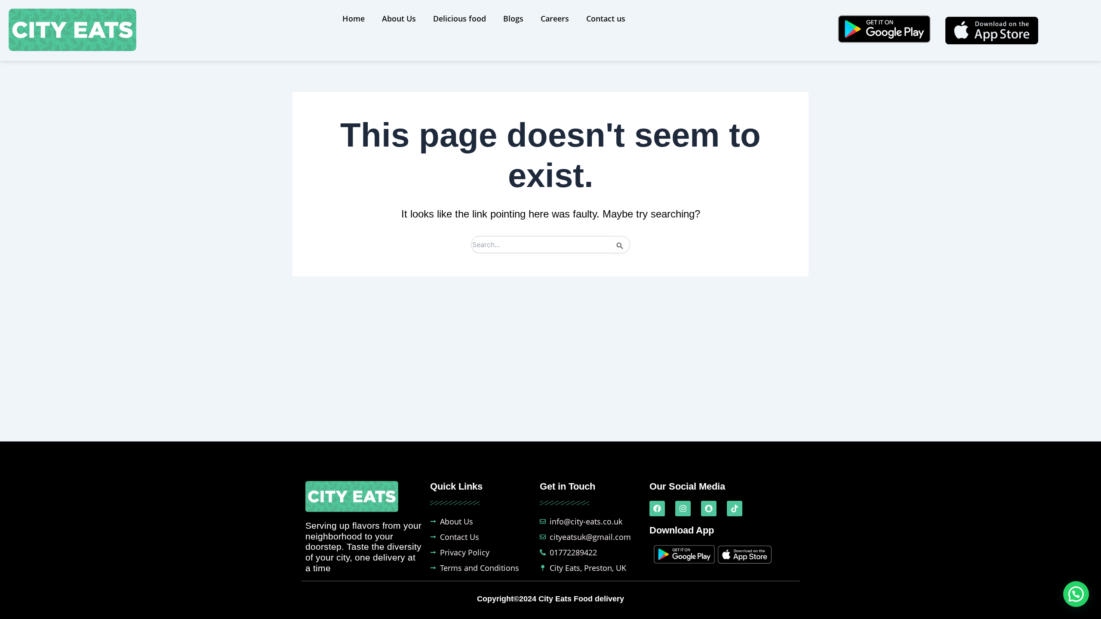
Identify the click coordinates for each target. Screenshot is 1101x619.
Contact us (605, 18)
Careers (555, 18)
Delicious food (459, 18)
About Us (399, 18)
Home (353, 18)
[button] (1076, 594)
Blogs (513, 18)
